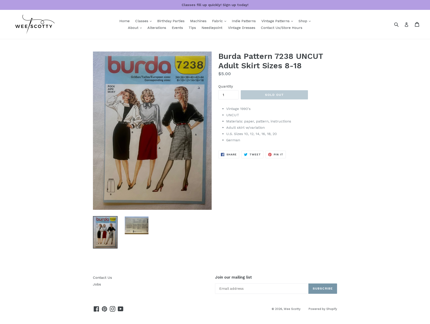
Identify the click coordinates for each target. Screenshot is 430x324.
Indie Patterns (244, 21)
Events (177, 28)
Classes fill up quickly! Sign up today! (215, 5)
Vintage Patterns (278, 21)
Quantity (225, 86)
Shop (306, 21)
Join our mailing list (233, 277)
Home (124, 21)
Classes (144, 21)
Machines (198, 21)
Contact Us (102, 277)
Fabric (220, 21)
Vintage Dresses (241, 28)
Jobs (97, 284)
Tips (192, 28)
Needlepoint (212, 28)
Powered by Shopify (322, 309)
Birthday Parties (171, 21)
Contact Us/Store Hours (281, 28)
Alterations (156, 28)
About (136, 27)
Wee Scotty (292, 309)
